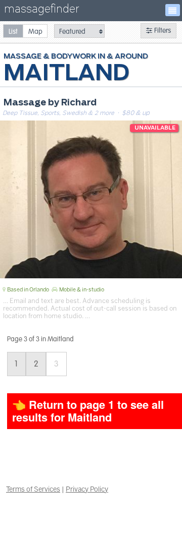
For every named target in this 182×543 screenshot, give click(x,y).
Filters (161, 30)
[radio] (13, 31)
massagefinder (41, 11)
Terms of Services (33, 489)
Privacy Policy (87, 489)
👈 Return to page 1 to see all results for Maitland (88, 411)
